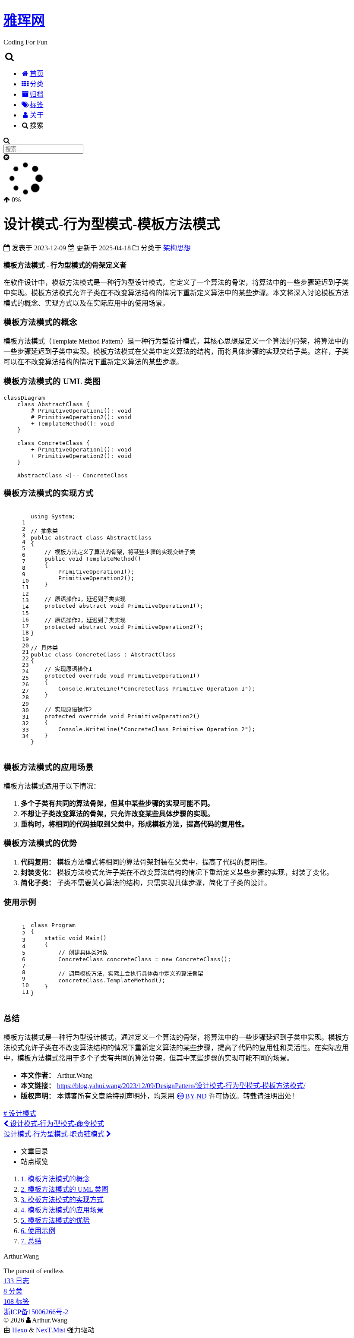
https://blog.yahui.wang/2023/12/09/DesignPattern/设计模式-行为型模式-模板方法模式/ (181, 1085)
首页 (37, 73)
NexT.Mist (50, 1330)
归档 (37, 94)
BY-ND (196, 1096)
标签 (37, 104)
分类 (37, 84)
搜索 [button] (37, 125)
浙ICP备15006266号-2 (35, 1312)
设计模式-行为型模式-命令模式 (56, 1123)
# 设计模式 (19, 1113)
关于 (37, 115)
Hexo (19, 1330)
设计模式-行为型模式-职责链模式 (54, 1134)
